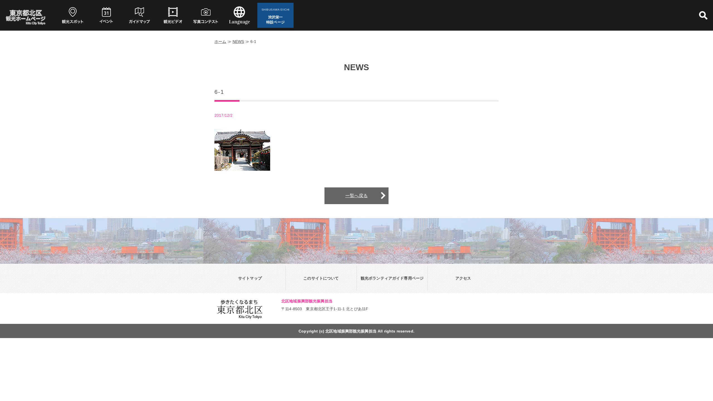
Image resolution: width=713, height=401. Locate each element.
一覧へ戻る (356, 195)
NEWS (238, 41)
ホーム (220, 41)
